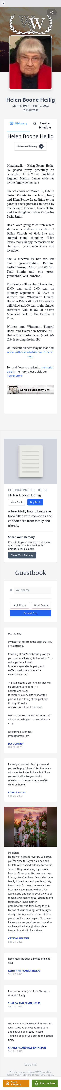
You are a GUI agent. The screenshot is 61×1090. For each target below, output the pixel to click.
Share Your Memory (22, 555)
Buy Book (35, 502)
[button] (30, 827)
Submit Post (30, 613)
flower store (15, 375)
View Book (16, 502)
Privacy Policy (21, 1074)
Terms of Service (40, 1074)
